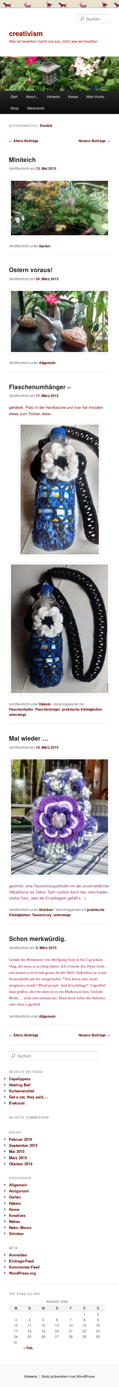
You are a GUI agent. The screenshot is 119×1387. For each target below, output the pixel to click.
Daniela (46, 125)
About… (32, 96)
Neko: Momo (20, 1227)
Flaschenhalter (21, 709)
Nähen (14, 1221)
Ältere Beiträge (23, 140)
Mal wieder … (28, 738)
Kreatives (17, 1215)
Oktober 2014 (20, 1163)
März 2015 (18, 1157)
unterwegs (17, 714)
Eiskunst (17, 1103)
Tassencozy (42, 914)
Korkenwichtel (21, 1091)
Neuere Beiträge (94, 140)
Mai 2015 (17, 1151)
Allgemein (47, 362)
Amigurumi (19, 1191)
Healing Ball (20, 1084)
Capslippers (19, 1078)
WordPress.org (22, 1273)
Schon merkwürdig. (37, 938)
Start (14, 96)
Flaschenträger (47, 709)
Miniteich (22, 159)
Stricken (46, 909)
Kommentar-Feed (24, 1267)
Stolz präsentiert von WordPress (68, 1376)
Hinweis (53, 96)
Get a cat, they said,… (28, 1097)
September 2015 (23, 1145)
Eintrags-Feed (21, 1261)
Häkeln (45, 704)
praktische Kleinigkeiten (82, 709)
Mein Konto (95, 96)
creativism (26, 33)
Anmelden (18, 1255)
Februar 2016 (20, 1139)
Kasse (73, 96)
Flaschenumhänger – (40, 386)
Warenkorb (35, 108)
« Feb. (28, 1347)
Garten (44, 246)
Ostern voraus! (31, 269)
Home (14, 1209)
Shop (14, 108)
